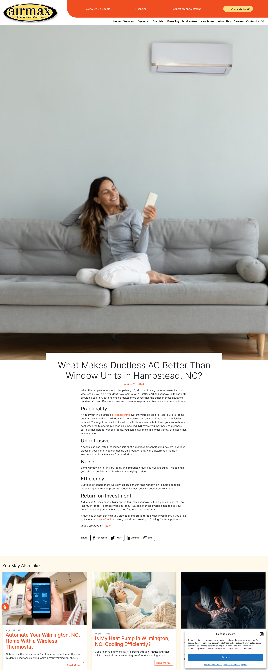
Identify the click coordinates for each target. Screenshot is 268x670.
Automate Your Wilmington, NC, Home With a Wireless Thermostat (43, 641)
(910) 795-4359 (240, 8)
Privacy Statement (231, 664)
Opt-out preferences (213, 664)
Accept (226, 657)
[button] (261, 634)
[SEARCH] (263, 19)
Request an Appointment (186, 8)
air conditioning (121, 414)
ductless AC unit (102, 519)
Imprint (244, 664)
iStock (107, 525)
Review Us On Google (97, 8)
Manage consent (5, 607)
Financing (141, 8)
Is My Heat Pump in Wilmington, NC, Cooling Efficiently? (132, 641)
